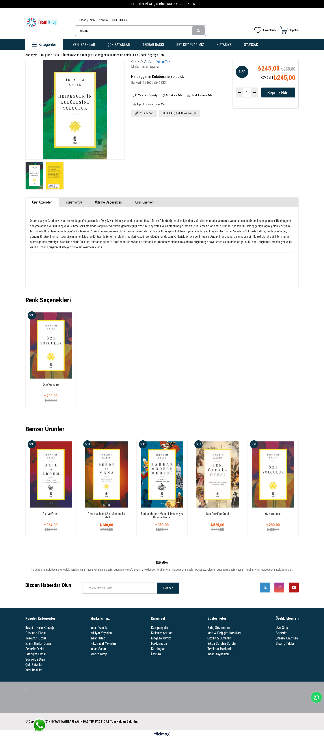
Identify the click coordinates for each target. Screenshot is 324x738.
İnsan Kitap (97, 638)
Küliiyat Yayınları (101, 633)
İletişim (156, 654)
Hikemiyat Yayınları (103, 643)
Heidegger (149, 569)
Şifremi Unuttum (287, 638)
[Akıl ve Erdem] (51, 474)
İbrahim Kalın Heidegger (170, 569)
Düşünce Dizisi (35, 633)
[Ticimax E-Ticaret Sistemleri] (162, 734)
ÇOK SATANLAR (119, 45)
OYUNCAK (251, 45)
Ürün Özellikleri (42, 202)
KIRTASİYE (223, 45)
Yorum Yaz (163, 62)
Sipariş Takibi (87, 20)
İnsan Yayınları (95, 569)
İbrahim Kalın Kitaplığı (39, 628)
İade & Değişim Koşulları (224, 633)
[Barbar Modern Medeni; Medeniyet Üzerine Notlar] (162, 474)
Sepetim (281, 633)
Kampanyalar (159, 628)
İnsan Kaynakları (218, 654)
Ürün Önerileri (144, 202)
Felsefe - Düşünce (195, 569)
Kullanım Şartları (162, 633)
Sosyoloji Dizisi (35, 659)
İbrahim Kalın (78, 569)
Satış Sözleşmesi (219, 628)
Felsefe (108, 569)
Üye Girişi (282, 628)
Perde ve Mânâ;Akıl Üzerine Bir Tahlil (106, 515)
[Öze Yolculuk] (51, 345)
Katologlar (158, 649)
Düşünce (119, 569)
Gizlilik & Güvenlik (219, 638)
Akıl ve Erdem (51, 514)
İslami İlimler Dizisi (38, 643)
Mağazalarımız (161, 638)
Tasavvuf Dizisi (35, 638)
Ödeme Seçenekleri (108, 202)
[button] (103, 505)
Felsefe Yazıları (133, 569)
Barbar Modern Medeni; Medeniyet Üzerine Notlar (162, 515)
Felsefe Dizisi (34, 649)
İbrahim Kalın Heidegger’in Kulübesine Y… (269, 569)
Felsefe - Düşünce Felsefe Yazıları (225, 569)
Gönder (168, 588)
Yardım (103, 20)
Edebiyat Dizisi (35, 654)
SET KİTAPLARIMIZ (190, 45)
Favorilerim (269, 30)
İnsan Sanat (98, 649)
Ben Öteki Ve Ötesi (217, 514)
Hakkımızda (159, 643)
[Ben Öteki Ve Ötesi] (218, 474)
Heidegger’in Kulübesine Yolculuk (50, 569)
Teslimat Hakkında (219, 649)
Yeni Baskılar (34, 670)
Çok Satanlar (34, 665)
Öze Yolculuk (51, 385)
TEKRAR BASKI (153, 45)
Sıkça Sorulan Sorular (221, 643)
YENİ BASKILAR (84, 45)
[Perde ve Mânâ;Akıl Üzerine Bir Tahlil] (106, 474)
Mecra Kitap (98, 654)
